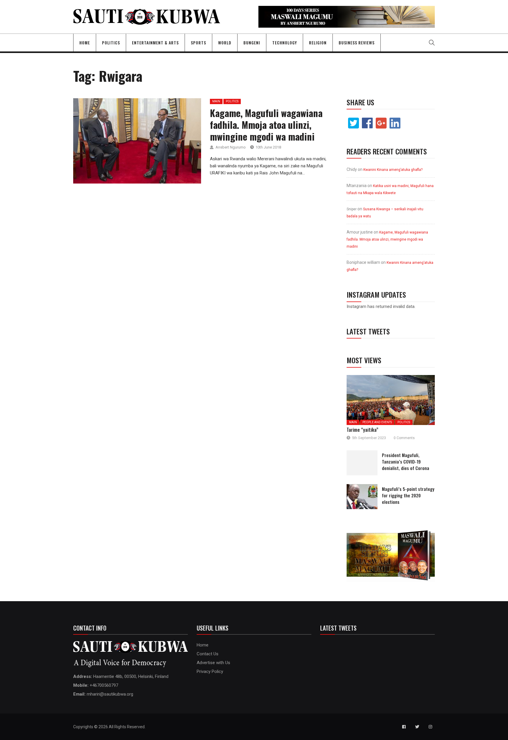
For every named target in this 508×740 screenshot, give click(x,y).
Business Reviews (357, 42)
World (224, 42)
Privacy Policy (210, 671)
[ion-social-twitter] (417, 726)
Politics (111, 42)
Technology (284, 42)
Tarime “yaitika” (362, 429)
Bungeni (251, 42)
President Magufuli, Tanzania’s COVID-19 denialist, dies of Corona (405, 461)
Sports (198, 42)
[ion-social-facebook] (404, 726)
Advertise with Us (213, 662)
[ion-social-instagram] (430, 726)
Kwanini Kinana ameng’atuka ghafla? (392, 170)
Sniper (352, 209)
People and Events (377, 422)
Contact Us (207, 653)
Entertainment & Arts (155, 42)
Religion (318, 42)
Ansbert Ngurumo (230, 147)
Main (216, 101)
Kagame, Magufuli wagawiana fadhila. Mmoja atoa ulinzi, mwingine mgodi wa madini (266, 124)
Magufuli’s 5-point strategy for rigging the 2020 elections (408, 495)
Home (84, 42)
